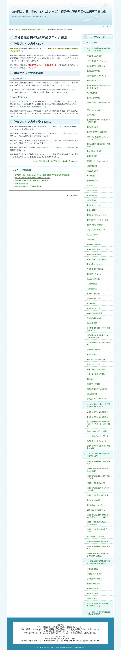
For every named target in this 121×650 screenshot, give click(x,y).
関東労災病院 (92, 284)
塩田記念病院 (92, 394)
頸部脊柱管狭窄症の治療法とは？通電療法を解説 (97, 555)
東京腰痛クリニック (94, 274)
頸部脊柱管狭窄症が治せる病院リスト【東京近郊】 (98, 49)
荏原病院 (90, 186)
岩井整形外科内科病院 (95, 269)
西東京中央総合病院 (94, 56)
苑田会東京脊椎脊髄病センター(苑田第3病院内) (98, 336)
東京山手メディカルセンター (97, 264)
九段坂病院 (91, 240)
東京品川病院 (92, 355)
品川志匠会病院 (92, 235)
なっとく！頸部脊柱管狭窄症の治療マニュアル (32, 178)
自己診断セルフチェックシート (98, 441)
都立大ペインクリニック (96, 364)
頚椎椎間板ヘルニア (94, 574)
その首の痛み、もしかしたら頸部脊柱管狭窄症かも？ (98, 405)
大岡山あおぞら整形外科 (96, 359)
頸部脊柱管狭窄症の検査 (96, 483)
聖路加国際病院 (92, 181)
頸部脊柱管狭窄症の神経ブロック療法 (98, 530)
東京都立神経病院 (93, 294)
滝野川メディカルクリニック (97, 161)
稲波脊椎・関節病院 (94, 350)
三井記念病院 (92, 289)
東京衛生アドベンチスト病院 (97, 220)
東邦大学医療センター (95, 210)
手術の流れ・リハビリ (95, 505)
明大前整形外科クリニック (97, 76)
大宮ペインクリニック (95, 110)
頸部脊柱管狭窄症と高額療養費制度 (28, 186)
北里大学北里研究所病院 (96, 374)
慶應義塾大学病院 (93, 71)
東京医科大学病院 (93, 98)
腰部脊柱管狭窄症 (93, 584)
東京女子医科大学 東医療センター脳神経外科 (98, 121)
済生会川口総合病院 (94, 254)
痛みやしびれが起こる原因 (97, 431)
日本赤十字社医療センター (97, 66)
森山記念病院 (92, 190)
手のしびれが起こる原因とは (97, 417)
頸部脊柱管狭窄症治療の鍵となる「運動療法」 (32, 180)
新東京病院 (91, 115)
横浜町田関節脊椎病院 (95, 225)
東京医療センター (93, 127)
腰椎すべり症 (92, 598)
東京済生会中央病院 (94, 151)
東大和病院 (91, 303)
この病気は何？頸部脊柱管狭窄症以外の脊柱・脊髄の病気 (98, 562)
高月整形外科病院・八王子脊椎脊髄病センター (98, 329)
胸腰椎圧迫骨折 (92, 593)
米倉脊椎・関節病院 (94, 244)
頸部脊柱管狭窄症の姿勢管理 (97, 495)
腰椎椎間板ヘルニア (94, 589)
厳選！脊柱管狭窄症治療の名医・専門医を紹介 (97, 605)
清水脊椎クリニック (94, 308)
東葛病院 (90, 379)
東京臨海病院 (92, 195)
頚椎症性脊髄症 (92, 569)
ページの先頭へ (74, 195)
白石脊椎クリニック (94, 298)
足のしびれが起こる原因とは (97, 412)
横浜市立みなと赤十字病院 (97, 259)
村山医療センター (93, 171)
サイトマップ (107, 27)
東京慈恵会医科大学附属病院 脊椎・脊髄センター (98, 87)
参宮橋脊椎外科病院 (94, 318)
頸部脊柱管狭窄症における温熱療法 (98, 548)
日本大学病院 (92, 323)
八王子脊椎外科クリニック (97, 61)
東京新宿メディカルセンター (97, 215)
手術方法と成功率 (21, 183)
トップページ (92, 42)
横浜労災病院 (92, 156)
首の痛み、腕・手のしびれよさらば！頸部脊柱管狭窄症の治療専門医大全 (58, 11)
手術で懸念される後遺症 (96, 536)
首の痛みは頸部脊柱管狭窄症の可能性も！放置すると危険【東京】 (98, 424)
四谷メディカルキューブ (96, 230)
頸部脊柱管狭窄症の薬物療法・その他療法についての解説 (98, 516)
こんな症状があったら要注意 (97, 436)
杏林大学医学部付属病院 (96, 369)
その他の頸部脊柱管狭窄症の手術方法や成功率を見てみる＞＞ (56, 161)
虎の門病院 (91, 176)
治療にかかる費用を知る (96, 510)
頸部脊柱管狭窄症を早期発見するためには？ (98, 470)
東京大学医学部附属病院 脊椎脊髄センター (98, 145)
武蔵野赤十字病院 (93, 384)
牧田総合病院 (92, 200)
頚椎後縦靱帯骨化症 (94, 579)
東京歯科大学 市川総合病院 (97, 132)
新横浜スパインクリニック (97, 399)
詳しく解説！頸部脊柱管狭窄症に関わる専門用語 (98, 613)
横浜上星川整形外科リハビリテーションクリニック (98, 138)
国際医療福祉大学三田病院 (97, 389)
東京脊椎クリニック (94, 205)
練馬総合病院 (92, 93)
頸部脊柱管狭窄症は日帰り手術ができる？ (98, 477)
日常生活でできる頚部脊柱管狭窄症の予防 (98, 447)
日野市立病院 (92, 166)
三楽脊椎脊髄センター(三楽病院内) (98, 344)
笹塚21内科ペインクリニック (97, 249)
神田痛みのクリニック (95, 81)
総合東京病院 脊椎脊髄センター (98, 104)
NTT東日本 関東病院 (94, 313)
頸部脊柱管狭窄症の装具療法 (97, 541)
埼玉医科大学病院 (93, 279)
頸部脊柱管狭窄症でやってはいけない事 (98, 489)
